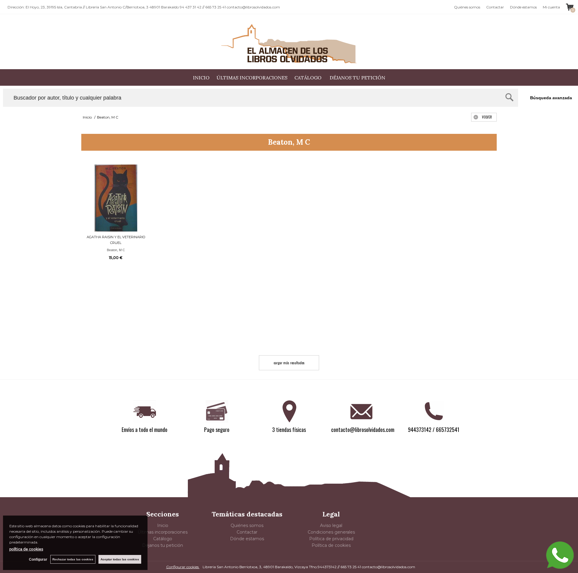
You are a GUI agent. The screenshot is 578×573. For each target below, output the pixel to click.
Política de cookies (331, 545)
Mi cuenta (551, 7)
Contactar (495, 7)
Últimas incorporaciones (251, 78)
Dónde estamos (523, 7)
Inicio (201, 78)
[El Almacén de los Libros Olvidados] (289, 43)
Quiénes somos (467, 7)
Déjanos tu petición (357, 78)
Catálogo (308, 78)
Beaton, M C (116, 250)
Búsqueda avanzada (551, 97)
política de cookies (26, 549)
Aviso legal (331, 525)
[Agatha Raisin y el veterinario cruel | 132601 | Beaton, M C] (116, 198)
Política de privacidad (331, 538)
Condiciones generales (331, 532)
